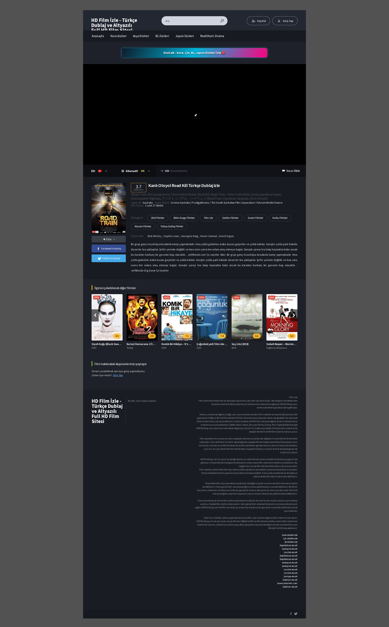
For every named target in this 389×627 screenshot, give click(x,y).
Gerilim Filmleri (230, 218)
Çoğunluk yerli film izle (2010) (214, 344)
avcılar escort (290, 552)
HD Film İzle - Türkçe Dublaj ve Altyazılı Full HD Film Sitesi (114, 25)
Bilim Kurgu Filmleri (184, 218)
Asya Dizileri (141, 36)
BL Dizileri (162, 36)
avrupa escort (290, 576)
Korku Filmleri (280, 218)
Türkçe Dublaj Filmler (171, 226)
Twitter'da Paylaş (111, 258)
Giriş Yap (287, 21)
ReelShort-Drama (212, 36)
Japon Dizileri (184, 36)
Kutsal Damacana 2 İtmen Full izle (147, 344)
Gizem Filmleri (255, 218)
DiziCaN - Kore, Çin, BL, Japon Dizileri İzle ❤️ (194, 53)
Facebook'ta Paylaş (111, 248)
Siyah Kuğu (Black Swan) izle (109, 344)
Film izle (208, 218)
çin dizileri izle (290, 538)
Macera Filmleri (143, 226)
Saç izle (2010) (240, 344)
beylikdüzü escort (288, 545)
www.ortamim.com (287, 583)
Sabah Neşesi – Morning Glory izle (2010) (290, 344)
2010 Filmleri (157, 218)
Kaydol (261, 21)
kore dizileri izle (289, 534)
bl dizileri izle (291, 541)
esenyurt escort (289, 548)
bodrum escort (290, 579)
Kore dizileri (118, 36)
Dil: (93, 171)
